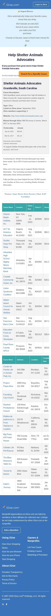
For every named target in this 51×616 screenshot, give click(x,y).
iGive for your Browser (11, 552)
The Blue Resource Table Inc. (7, 461)
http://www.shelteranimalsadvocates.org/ (27, 116)
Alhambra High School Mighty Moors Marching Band (7, 261)
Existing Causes (34, 551)
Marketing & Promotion (37, 555)
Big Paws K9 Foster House (7, 437)
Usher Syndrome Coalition (7, 291)
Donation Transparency (12, 572)
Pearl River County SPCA (8, 347)
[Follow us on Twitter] (3, 604)
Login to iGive (41, 4)
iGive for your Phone (11, 555)
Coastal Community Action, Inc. (8, 280)
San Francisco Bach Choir (8, 321)
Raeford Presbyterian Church (8, 408)
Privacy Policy (8, 580)
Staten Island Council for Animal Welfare (8, 306)
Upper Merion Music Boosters (24, 194)
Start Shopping (8, 559)
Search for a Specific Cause (34, 74)
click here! (14, 150)
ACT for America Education (7, 232)
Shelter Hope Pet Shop (7, 244)
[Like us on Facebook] (6, 604)
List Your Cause (34, 547)
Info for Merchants (10, 576)
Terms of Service (9, 583)
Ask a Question (11, 530)
